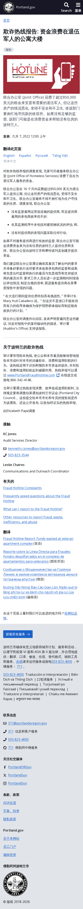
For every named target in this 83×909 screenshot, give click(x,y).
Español (25, 155)
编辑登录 (9, 854)
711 (19, 666)
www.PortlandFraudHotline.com (31, 375)
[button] (66, 7)
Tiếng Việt (60, 155)
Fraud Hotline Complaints (22, 488)
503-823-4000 (62, 661)
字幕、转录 (11, 811)
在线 (19, 661)
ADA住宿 (9, 802)
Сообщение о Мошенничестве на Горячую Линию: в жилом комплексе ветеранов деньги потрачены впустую (40, 574)
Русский (41, 155)
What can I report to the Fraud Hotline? (32, 509)
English (9, 155)
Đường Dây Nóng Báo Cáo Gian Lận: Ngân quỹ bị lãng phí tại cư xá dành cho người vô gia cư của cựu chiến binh (40, 592)
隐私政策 (9, 819)
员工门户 (9, 846)
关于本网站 (11, 838)
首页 (6, 20)
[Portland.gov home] (19, 7)
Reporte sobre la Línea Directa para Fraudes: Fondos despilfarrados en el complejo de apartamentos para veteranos (37, 556)
